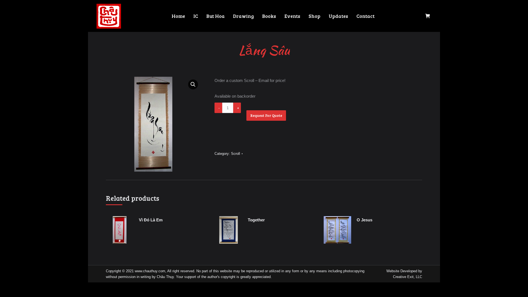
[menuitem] (178, 16)
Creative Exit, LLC (407, 277)
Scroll (235, 154)
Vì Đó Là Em (151, 220)
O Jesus (364, 220)
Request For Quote (266, 115)
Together (256, 220)
